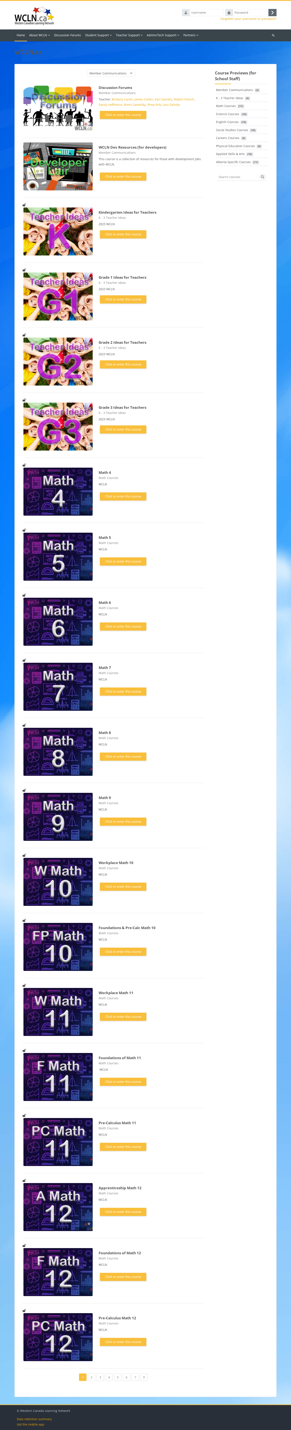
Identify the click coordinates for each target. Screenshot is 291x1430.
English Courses (227, 122)
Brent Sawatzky (135, 105)
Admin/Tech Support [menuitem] (161, 35)
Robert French (184, 99)
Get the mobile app (30, 1424)
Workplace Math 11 (116, 992)
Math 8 (105, 732)
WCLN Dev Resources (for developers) (132, 147)
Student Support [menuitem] (97, 35)
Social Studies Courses (232, 130)
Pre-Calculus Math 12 (117, 1317)
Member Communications (234, 90)
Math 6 (105, 602)
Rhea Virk (154, 105)
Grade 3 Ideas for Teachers (122, 407)
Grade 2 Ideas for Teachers (122, 342)
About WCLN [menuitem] (38, 35)
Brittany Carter (122, 99)
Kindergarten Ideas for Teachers (127, 212)
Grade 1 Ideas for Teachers (122, 277)
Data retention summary (34, 1419)
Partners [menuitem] (189, 35)
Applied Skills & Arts (230, 154)
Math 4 (105, 472)
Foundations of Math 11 (120, 1057)
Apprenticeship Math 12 (120, 1187)
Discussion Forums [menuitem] (67, 35)
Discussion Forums (115, 87)
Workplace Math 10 (116, 862)
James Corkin (144, 99)
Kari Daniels (163, 99)
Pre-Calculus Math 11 (117, 1122)
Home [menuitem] (21, 35)
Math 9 (105, 797)
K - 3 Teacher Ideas (229, 98)
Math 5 (105, 537)
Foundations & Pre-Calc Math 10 (127, 927)
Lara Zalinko (171, 105)
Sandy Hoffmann (110, 105)
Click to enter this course (123, 115)
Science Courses (227, 114)
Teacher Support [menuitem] (128, 35)
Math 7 (105, 667)
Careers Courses (227, 138)
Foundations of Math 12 (120, 1252)
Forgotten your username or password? (248, 19)
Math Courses (226, 106)
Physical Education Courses (235, 146)
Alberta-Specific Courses (233, 162)
